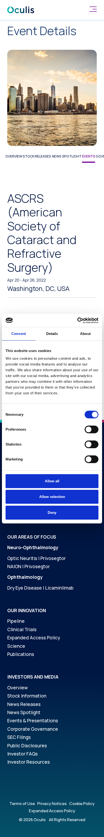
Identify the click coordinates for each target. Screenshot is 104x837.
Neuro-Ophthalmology (32, 547)
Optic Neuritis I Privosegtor (36, 558)
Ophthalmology (25, 577)
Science (16, 646)
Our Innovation (26, 610)
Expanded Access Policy (33, 638)
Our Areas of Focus (31, 537)
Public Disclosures (27, 746)
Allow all (52, 481)
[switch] (91, 429)
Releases (43, 156)
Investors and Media (33, 677)
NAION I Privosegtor (28, 566)
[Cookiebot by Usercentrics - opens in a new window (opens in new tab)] (77, 320)
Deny (52, 512)
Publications (20, 654)
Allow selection (52, 497)
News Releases (24, 704)
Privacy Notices (52, 803)
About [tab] (85, 334)
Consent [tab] (18, 334)
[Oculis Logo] (20, 9)
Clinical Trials (22, 629)
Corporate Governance (32, 729)
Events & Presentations (32, 720)
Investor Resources (28, 762)
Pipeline (16, 621)
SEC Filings (19, 737)
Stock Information (26, 696)
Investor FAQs (22, 754)
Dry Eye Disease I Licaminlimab (40, 588)
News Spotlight (67, 156)
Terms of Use (22, 803)
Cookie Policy (82, 803)
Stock (28, 156)
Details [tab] (52, 334)
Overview (13, 156)
